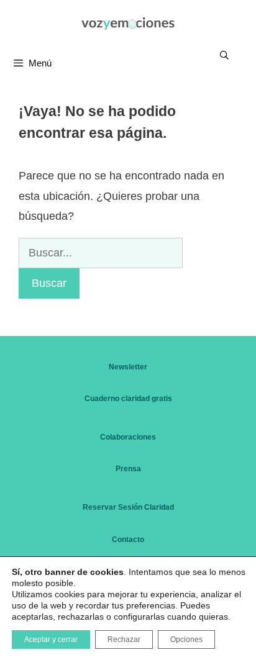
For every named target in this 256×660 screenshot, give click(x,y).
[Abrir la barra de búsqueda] (224, 55)
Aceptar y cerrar (51, 639)
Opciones (186, 639)
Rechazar (123, 639)
